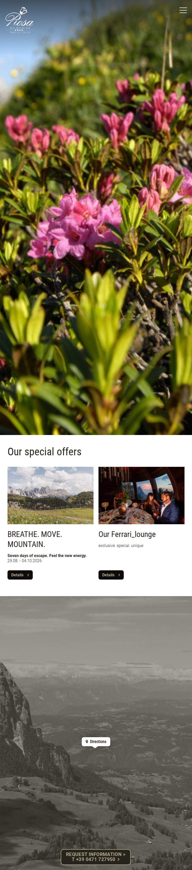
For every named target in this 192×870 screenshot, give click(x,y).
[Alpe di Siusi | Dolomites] (20, 20)
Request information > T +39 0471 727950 (96, 856)
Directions (97, 741)
